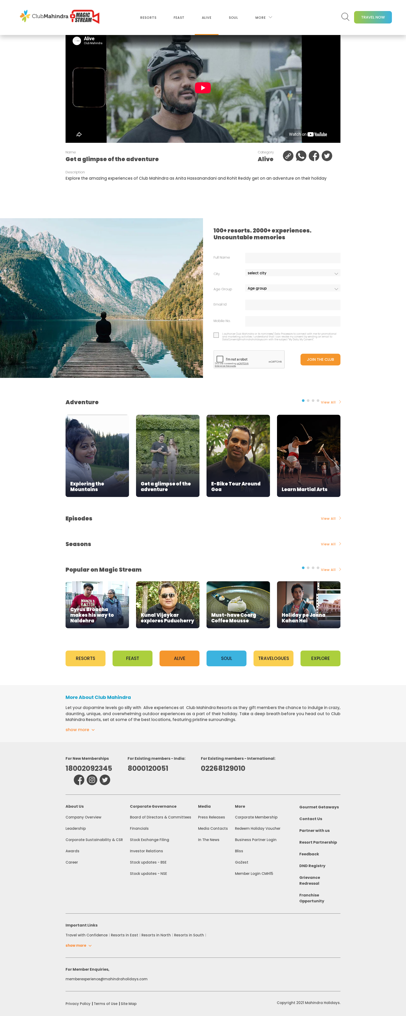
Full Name (222, 258)
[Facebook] (79, 780)
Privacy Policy (78, 1003)
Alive (206, 17)
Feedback (309, 854)
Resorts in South (189, 935)
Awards (72, 851)
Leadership (76, 828)
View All (328, 402)
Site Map (129, 1003)
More (260, 17)
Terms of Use (105, 1003)
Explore (320, 658)
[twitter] (105, 780)
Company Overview (83, 817)
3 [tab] (313, 400)
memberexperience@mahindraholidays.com (107, 979)
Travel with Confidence (87, 935)
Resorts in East (124, 935)
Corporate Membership (256, 817)
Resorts (148, 17)
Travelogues (273, 658)
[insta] (92, 780)
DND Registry (312, 866)
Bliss (239, 851)
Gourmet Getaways (319, 807)
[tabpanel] (97, 456)
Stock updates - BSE (148, 862)
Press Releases (211, 817)
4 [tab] (318, 400)
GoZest (241, 862)
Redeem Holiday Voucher (258, 828)
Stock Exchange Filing (149, 839)
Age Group (223, 289)
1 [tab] (303, 400)
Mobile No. (222, 321)
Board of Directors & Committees (160, 817)
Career (72, 862)
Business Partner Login (256, 839)
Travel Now (373, 17)
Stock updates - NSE (148, 873)
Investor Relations (146, 851)
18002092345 (89, 768)
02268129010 (223, 768)
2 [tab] (308, 400)
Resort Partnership (318, 842)
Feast (179, 17)
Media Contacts (213, 828)
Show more (77, 730)
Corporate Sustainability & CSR (94, 839)
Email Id (220, 304)
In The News (208, 839)
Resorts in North (156, 935)
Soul (233, 17)
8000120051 (148, 768)
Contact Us (310, 819)
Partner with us (314, 830)
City (217, 274)
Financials (139, 828)
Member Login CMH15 (254, 873)
